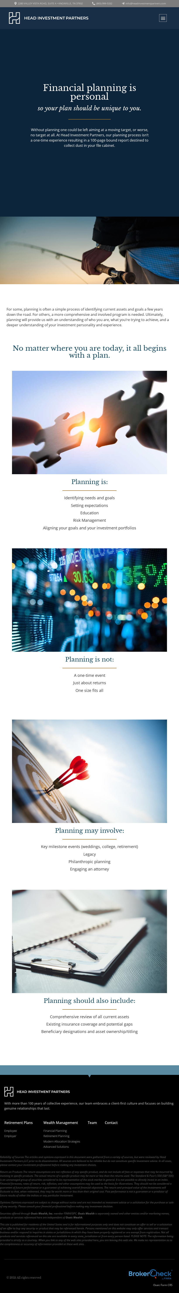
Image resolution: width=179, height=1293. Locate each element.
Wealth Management (60, 1122)
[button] (163, 18)
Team (92, 1122)
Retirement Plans (18, 1122)
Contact (111, 1122)
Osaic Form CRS (162, 1285)
